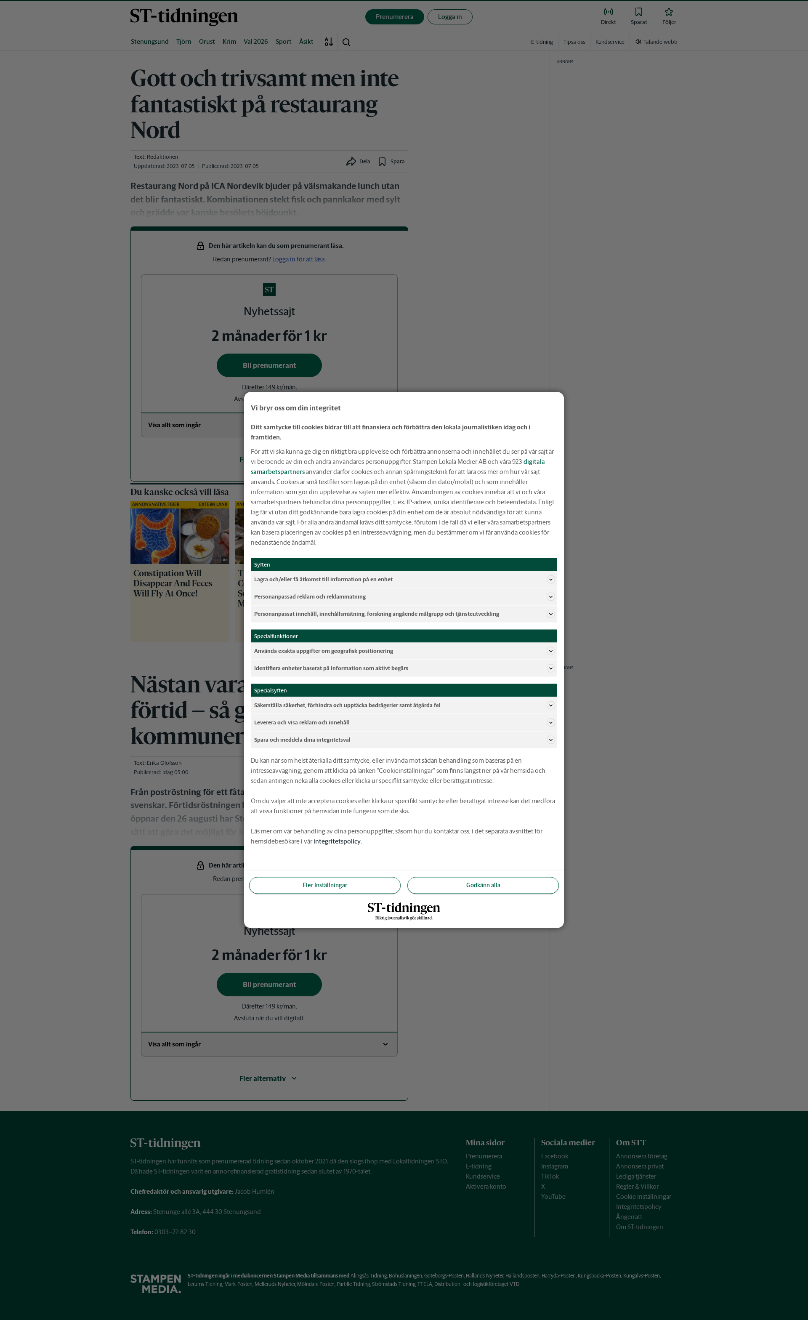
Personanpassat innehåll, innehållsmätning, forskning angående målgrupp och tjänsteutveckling (376, 613)
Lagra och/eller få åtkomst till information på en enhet (323, 579)
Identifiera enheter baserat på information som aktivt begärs (331, 667)
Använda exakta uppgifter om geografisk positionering (323, 650)
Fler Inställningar (325, 885)
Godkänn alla (483, 885)
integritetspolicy (337, 841)
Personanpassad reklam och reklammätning (310, 596)
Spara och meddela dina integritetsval (302, 739)
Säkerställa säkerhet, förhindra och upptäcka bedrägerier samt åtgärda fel (347, 704)
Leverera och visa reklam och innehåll (302, 722)
